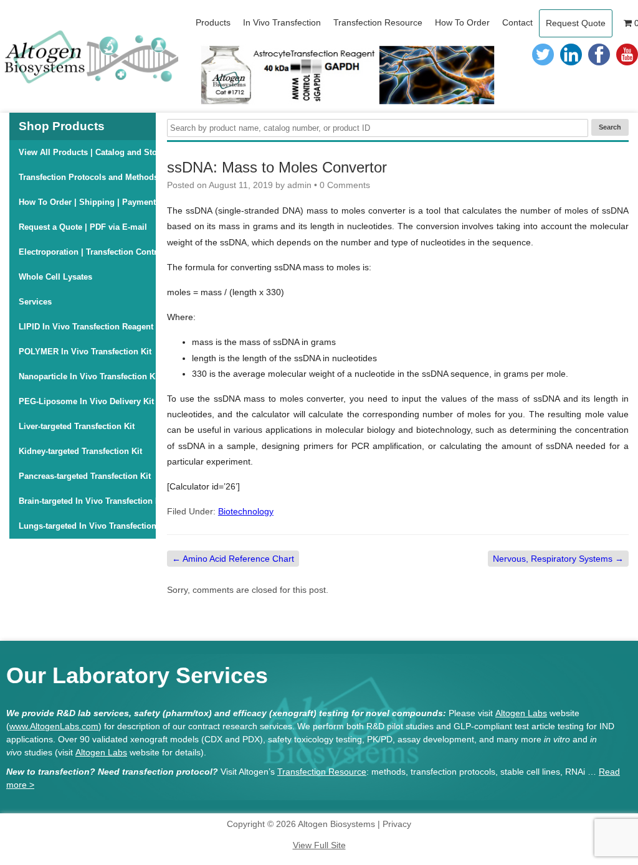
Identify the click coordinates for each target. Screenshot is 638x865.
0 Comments (345, 185)
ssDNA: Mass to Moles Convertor (277, 167)
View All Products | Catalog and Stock (87, 152)
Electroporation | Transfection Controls (87, 252)
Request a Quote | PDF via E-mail (83, 227)
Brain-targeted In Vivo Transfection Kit (87, 501)
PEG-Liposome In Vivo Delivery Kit (86, 401)
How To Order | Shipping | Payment (87, 202)
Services (35, 301)
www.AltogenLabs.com (53, 726)
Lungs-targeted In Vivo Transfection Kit (87, 526)
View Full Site (319, 845)
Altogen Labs (521, 713)
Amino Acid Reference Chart (233, 559)
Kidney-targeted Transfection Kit (80, 451)
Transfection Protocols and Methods (87, 177)
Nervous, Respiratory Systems (558, 559)
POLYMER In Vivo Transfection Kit (85, 351)
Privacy (397, 824)
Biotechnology (246, 511)
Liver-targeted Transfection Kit (77, 426)
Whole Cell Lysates (55, 276)
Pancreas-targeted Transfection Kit (85, 476)
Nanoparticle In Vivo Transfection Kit (87, 376)
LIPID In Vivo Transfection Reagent (86, 326)
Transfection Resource (321, 772)
